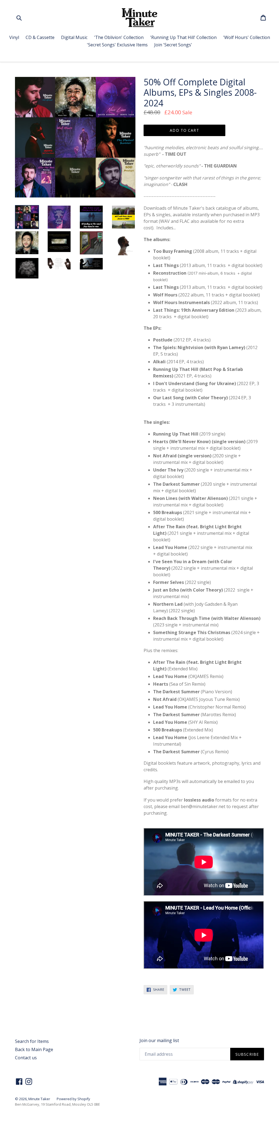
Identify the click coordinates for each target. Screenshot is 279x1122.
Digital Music (74, 37)
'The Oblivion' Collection (119, 37)
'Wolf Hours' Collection (246, 37)
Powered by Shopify (73, 1098)
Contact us (26, 1058)
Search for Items (32, 1041)
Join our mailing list (159, 1040)
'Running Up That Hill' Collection (183, 37)
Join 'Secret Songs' (173, 45)
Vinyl (14, 37)
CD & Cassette (40, 37)
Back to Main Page (34, 1049)
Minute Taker (39, 1098)
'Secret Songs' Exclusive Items (117, 45)
